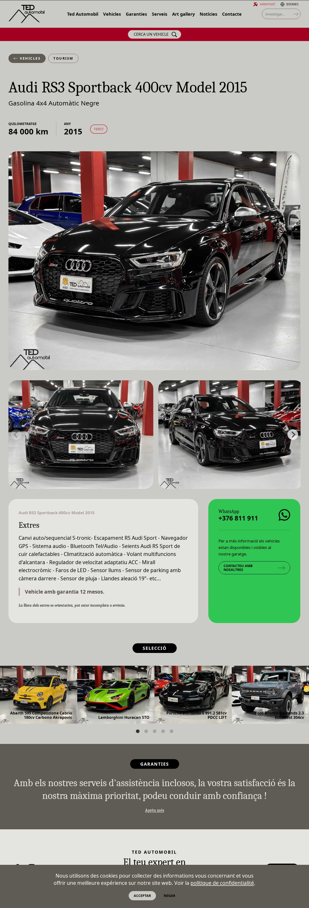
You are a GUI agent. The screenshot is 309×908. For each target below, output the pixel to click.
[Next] (293, 434)
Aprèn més (154, 810)
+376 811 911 (238, 518)
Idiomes (292, 4)
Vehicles (30, 58)
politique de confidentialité (222, 883)
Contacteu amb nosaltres (238, 567)
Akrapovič (267, 4)
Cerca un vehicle (151, 34)
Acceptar (142, 895)
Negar (169, 895)
